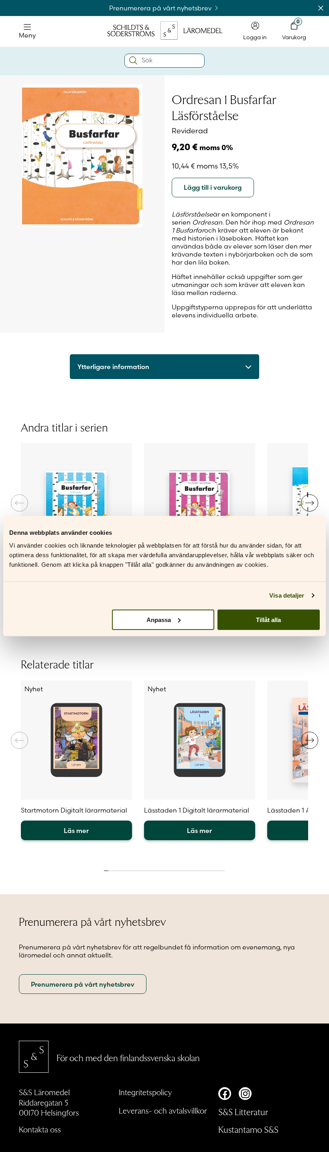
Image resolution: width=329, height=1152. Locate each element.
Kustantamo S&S (248, 1129)
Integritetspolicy (145, 1092)
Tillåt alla (268, 619)
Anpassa (158, 619)
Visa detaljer (286, 595)
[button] (309, 503)
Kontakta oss (40, 1129)
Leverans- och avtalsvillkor (163, 1110)
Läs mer (76, 831)
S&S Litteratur (243, 1111)
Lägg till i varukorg (213, 187)
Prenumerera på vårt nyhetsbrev (161, 8)
